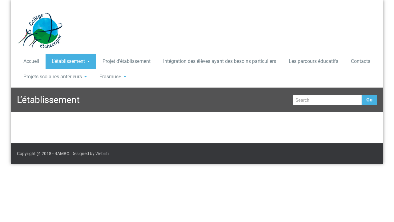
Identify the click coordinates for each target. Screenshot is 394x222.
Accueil (31, 61)
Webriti (102, 153)
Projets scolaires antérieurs (52, 77)
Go (369, 100)
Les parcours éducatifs (313, 61)
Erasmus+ (110, 77)
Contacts (360, 61)
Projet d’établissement (127, 61)
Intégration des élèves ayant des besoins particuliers (219, 61)
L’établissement (68, 61)
